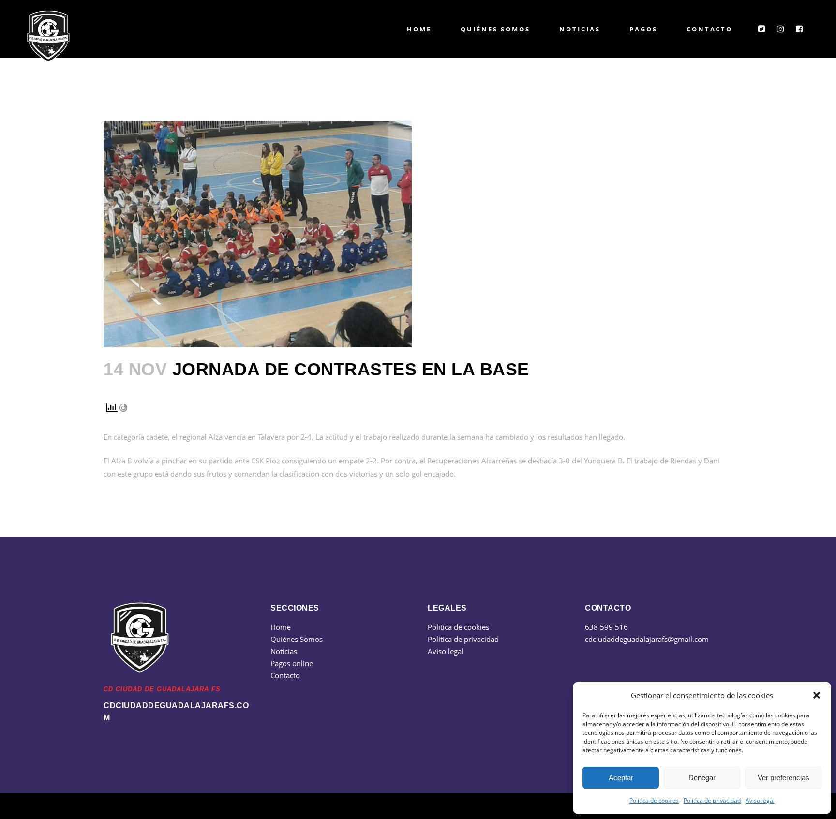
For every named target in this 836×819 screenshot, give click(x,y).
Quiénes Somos (296, 639)
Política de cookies (654, 800)
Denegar (702, 778)
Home (280, 627)
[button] (816, 695)
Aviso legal (760, 800)
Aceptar (621, 778)
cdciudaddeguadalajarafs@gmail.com (647, 639)
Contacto (285, 675)
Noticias (283, 651)
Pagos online (291, 663)
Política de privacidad (712, 800)
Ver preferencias (783, 778)
